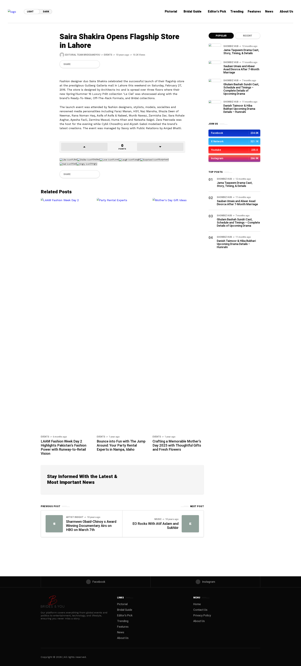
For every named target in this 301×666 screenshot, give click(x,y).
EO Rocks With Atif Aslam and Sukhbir (155, 525)
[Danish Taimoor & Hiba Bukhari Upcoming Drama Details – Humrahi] (215, 106)
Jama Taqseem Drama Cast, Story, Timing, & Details (241, 51)
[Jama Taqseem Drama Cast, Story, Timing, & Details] (215, 50)
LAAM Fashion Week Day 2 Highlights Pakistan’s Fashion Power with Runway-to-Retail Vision (63, 447)
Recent (247, 35)
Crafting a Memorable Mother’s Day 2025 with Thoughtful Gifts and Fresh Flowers (177, 445)
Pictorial (122, 604)
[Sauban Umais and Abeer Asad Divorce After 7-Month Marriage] (215, 67)
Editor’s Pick (124, 615)
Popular (221, 35)
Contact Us (200, 610)
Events (108, 55)
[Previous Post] (54, 523)
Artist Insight (74, 517)
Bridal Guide (124, 610)
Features (123, 627)
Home (197, 604)
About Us (123, 638)
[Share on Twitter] (79, 64)
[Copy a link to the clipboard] (95, 64)
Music (158, 519)
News (120, 632)
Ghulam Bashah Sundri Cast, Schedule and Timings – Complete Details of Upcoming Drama (241, 89)
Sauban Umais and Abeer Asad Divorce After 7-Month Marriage (241, 69)
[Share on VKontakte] (90, 64)
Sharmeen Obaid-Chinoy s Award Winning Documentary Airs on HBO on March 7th (91, 525)
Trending (122, 621)
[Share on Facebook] (74, 64)
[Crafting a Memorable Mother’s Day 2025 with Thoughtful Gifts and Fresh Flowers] (178, 315)
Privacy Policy (202, 615)
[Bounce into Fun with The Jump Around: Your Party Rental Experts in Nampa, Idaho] (122, 315)
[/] (234, 133)
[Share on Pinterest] (84, 64)
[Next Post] (190, 523)
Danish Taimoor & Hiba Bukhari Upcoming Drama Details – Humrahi (239, 109)
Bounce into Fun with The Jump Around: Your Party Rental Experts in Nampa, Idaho (121, 445)
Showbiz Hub (230, 46)
